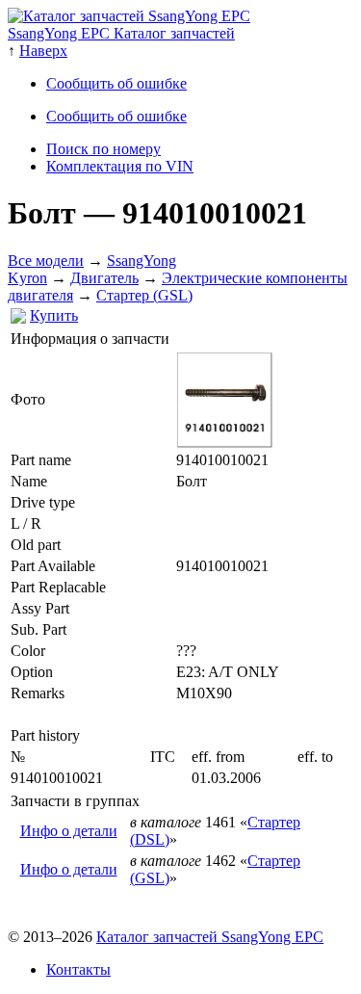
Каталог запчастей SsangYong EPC (209, 937)
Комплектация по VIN (119, 166)
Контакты (78, 969)
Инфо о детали (68, 831)
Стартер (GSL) (144, 295)
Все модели (46, 260)
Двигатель (104, 278)
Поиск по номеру (103, 149)
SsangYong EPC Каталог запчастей (121, 33)
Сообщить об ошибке (116, 83)
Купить (54, 315)
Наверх (43, 50)
